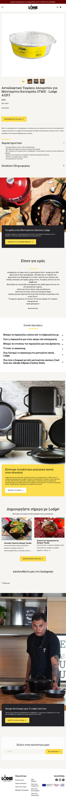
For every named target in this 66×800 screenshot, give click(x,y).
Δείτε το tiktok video (16, 720)
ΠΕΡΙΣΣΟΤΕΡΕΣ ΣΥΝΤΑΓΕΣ (32, 559)
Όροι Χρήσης (33, 780)
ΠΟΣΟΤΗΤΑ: (5, 108)
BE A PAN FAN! (53, 751)
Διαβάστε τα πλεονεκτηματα (19, 242)
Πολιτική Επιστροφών (35, 789)
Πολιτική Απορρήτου (35, 785)
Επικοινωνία (19, 780)
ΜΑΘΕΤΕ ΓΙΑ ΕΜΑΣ (14, 490)
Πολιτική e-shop (20, 787)
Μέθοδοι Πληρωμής (22, 790)
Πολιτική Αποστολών (35, 794)
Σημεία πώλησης (20, 783)
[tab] (23, 81)
